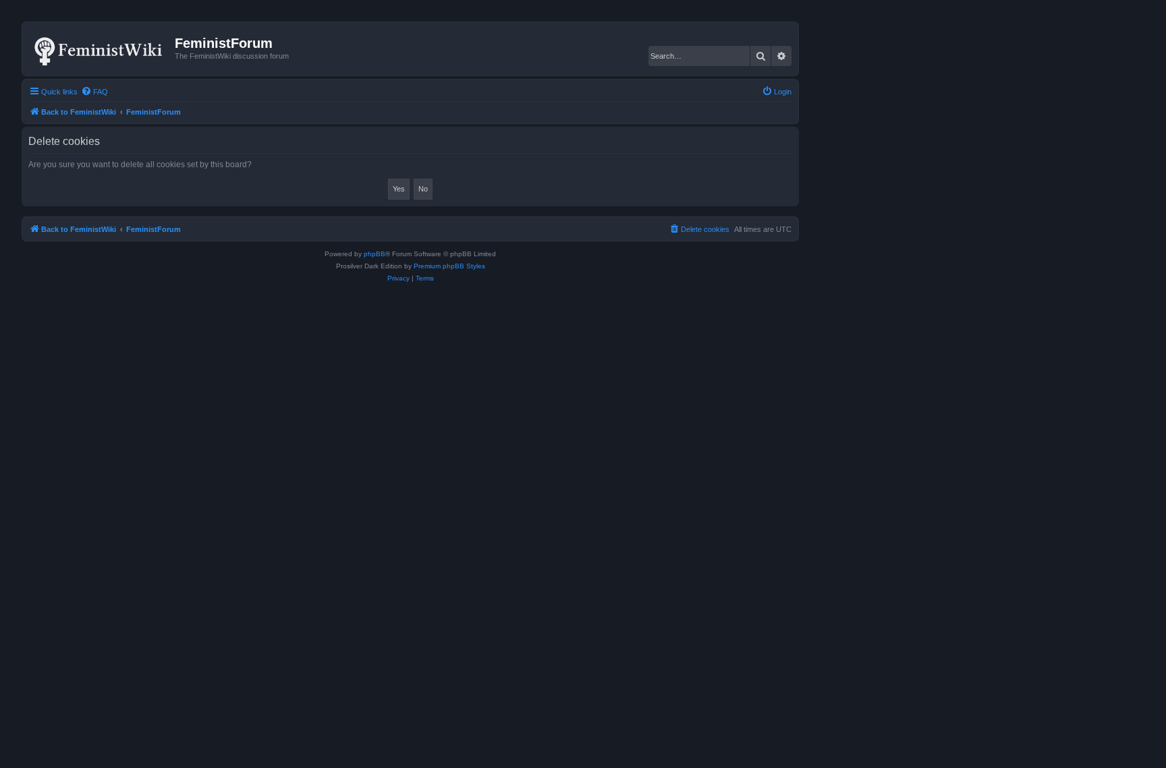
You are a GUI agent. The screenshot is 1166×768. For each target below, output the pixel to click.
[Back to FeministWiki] (100, 48)
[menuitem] (94, 92)
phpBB (374, 254)
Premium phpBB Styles (449, 266)
